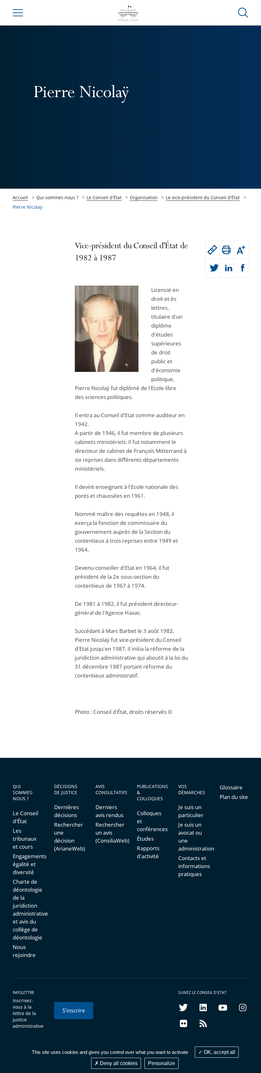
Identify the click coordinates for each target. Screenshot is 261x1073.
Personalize (161, 1063)
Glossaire (231, 787)
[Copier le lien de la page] (212, 250)
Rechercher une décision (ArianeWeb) (68, 836)
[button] (243, 12)
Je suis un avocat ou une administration (192, 836)
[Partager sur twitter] (212, 268)
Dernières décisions (66, 811)
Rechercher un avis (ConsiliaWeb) (109, 832)
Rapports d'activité (148, 852)
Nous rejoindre (24, 951)
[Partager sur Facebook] (241, 268)
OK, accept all (218, 1052)
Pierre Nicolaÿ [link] (27, 207)
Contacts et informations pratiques (192, 866)
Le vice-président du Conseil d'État (203, 197)
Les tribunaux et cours (25, 838)
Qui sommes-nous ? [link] (57, 197)
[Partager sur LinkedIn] (227, 268)
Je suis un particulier (190, 811)
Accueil (20, 197)
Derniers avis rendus (109, 811)
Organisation (144, 197)
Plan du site (234, 797)
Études (145, 838)
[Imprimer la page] (227, 250)
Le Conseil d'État (104, 197)
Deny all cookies (118, 1063)
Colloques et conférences (151, 821)
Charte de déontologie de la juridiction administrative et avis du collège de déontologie (27, 909)
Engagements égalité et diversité (27, 864)
